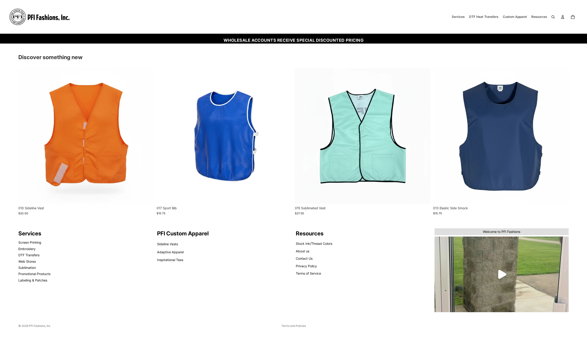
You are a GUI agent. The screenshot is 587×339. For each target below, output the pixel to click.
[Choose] (147, 197)
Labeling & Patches (32, 280)
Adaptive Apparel (170, 252)
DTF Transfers (28, 255)
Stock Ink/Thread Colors (314, 244)
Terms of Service (308, 273)
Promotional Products (34, 274)
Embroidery (27, 249)
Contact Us (304, 258)
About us (302, 251)
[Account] (563, 17)
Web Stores (27, 261)
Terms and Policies (293, 326)
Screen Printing (29, 243)
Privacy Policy (306, 266)
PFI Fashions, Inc (39, 326)
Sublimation (27, 268)
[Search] (553, 17)
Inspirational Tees (170, 260)
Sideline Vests (167, 244)
